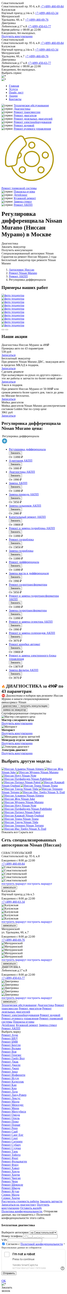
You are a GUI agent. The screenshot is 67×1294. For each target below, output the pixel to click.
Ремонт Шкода (10, 1188)
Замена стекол (23, 201)
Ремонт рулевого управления (32, 128)
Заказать (15, 453)
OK (3, 1280)
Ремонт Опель (10, 1118)
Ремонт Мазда (10, 1101)
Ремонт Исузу (10, 1078)
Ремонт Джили (10, 1065)
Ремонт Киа (9, 1088)
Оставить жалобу (31, 1208)
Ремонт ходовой (24, 125)
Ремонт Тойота (10, 1154)
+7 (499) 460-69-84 (52, 6)
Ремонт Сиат (9, 1138)
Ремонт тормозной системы (19, 188)
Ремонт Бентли (11, 1045)
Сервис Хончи (10, 1198)
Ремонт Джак (9, 1061)
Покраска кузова (24, 191)
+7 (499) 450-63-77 (39, 26)
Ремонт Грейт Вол (13, 1058)
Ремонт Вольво (11, 1048)
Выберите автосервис (15, 1232)
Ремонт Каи (9, 1084)
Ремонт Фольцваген (14, 1161)
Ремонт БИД (9, 1038)
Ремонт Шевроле (12, 1184)
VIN (4, 1240)
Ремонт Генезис (11, 1055)
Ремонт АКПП (23, 204)
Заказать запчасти (51, 1201)
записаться (9, 887)
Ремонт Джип (10, 1068)
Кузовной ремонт (25, 198)
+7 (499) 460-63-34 (46, 13)
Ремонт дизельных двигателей (33, 118)
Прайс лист (16, 92)
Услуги (13, 89)
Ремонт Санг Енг (12, 1134)
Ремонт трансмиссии (27, 112)
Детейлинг (21, 194)
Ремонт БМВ (9, 1041)
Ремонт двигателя (25, 115)
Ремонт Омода (10, 1114)
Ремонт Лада (9, 1091)
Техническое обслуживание (31, 105)
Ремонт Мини (10, 1108)
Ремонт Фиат (9, 1158)
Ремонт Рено (9, 1128)
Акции (13, 95)
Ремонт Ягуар (10, 1191)
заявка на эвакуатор (14, 709)
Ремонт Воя (8, 1051)
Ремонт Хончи (10, 1174)
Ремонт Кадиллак (12, 1081)
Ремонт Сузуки (11, 1148)
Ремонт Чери (9, 1181)
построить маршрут (13, 883)
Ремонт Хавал (10, 1168)
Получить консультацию (17, 36)
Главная (14, 85)
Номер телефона (11, 1236)
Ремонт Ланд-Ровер (13, 1094)
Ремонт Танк (9, 1151)
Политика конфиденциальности (21, 1211)
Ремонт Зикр (9, 1071)
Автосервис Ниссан (21, 269)
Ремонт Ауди (9, 1035)
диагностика (10, 706)
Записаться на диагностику (18, 1204)
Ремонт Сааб (9, 1131)
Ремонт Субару (11, 1144)
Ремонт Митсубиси (13, 1111)
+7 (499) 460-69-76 (36, 19)
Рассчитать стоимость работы (20, 1201)
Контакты (15, 99)
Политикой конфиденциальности (41, 1244)
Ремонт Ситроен (12, 1141)
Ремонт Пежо (10, 1121)
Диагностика (22, 108)
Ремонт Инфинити (13, 1075)
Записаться (8, 355)
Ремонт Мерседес (12, 1104)
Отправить (9, 1273)
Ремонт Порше (10, 1124)
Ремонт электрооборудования (32, 122)
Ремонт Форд (9, 1164)
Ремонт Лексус (10, 1098)
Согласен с (34, 1244)
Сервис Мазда (10, 1194)
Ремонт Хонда (10, 1171)
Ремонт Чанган (11, 1178)
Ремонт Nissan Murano (23, 273)
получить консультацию (33, 706)
